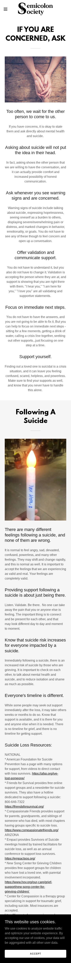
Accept (35, 953)
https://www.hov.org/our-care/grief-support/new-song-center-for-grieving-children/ (28, 886)
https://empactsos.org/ (20, 858)
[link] (35, 9)
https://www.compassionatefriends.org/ (31, 830)
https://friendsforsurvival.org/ (24, 806)
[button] (7, 9)
